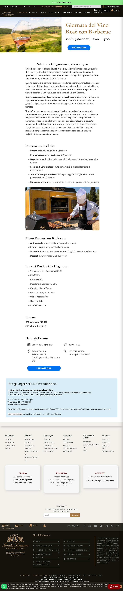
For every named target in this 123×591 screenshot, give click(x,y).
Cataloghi (28, 448)
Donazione (47, 439)
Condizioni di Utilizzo (73, 575)
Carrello (116, 10)
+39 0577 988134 (76, 351)
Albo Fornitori (92, 575)
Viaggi (85, 450)
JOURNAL (78, 12)
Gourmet (66, 445)
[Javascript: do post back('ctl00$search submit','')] (98, 6)
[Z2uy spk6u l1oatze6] (112, 526)
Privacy (84, 575)
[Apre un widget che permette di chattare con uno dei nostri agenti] (114, 587)
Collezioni (66, 439)
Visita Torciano (29, 439)
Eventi (32, 12)
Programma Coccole (51, 448)
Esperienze (28, 442)
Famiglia (8, 439)
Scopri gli (61, 2)
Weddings (67, 12)
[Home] (9, 12)
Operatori (54, 575)
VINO (50, 12)
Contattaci (105, 439)
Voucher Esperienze (70, 448)
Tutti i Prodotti (68, 442)
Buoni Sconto (67, 451)
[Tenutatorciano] (34, 6)
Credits (100, 575)
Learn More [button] (42, 588)
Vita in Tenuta (9, 442)
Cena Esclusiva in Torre (90, 444)
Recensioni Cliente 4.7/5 (55, 6)
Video (104, 448)
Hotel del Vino (29, 445)
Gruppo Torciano (92, 12)
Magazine (105, 445)
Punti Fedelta (48, 445)
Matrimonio (87, 441)
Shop (42, 12)
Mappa (7, 448)
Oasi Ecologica (10, 445)
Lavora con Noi (49, 451)
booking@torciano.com (79, 354)
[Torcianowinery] (101, 526)
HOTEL (57, 12)
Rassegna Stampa (108, 451)
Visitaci (22, 12)
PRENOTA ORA (78, 47)
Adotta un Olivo (49, 442)
